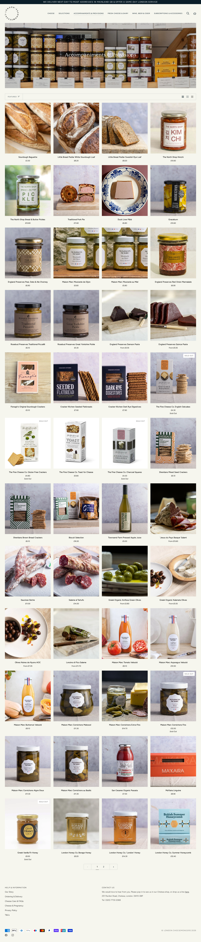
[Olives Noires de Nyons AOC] (28, 633)
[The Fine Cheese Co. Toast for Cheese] (76, 443)
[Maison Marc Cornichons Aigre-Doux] (28, 761)
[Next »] (113, 867)
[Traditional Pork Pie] (76, 190)
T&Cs (7, 915)
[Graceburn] (173, 190)
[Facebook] (6, 935)
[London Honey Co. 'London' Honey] (125, 823)
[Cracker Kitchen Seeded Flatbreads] (76, 377)
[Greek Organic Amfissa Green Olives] (125, 571)
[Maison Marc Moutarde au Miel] (125, 253)
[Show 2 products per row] (182, 97)
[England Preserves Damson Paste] (125, 315)
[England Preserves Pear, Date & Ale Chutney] (28, 253)
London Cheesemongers (177, 930)
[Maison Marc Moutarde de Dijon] (76, 253)
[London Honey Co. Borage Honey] (76, 823)
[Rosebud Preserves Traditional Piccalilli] (28, 315)
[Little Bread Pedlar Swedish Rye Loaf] (125, 128)
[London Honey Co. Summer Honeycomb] (173, 823)
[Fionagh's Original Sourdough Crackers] (28, 377)
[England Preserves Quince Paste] (173, 315)
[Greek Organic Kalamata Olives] (173, 571)
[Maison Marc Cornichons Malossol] (76, 696)
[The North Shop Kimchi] (173, 128)
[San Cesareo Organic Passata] (125, 761)
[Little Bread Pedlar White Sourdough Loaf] (76, 128)
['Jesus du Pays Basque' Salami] (173, 508)
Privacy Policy (11, 910)
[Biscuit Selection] (76, 508)
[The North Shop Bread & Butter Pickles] (28, 190)
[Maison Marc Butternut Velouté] (28, 696)
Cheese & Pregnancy (14, 905)
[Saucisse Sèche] (28, 571)
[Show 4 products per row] (193, 97)
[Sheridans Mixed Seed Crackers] (173, 443)
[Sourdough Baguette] (28, 128)
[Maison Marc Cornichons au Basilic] (76, 761)
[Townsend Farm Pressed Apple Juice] (125, 508)
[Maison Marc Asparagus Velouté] (173, 633)
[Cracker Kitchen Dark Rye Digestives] (125, 377)
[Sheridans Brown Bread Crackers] (28, 508)
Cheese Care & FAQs (14, 901)
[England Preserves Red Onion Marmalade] (173, 253)
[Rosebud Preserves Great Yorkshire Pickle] (76, 315)
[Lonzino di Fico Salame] (76, 633)
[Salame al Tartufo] (76, 571)
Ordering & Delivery (13, 896)
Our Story (9, 892)
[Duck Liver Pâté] (125, 190)
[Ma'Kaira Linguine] (173, 761)
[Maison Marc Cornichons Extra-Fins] (125, 696)
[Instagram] (12, 935)
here (187, 892)
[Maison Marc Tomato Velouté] (125, 633)
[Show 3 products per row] (187, 97)
